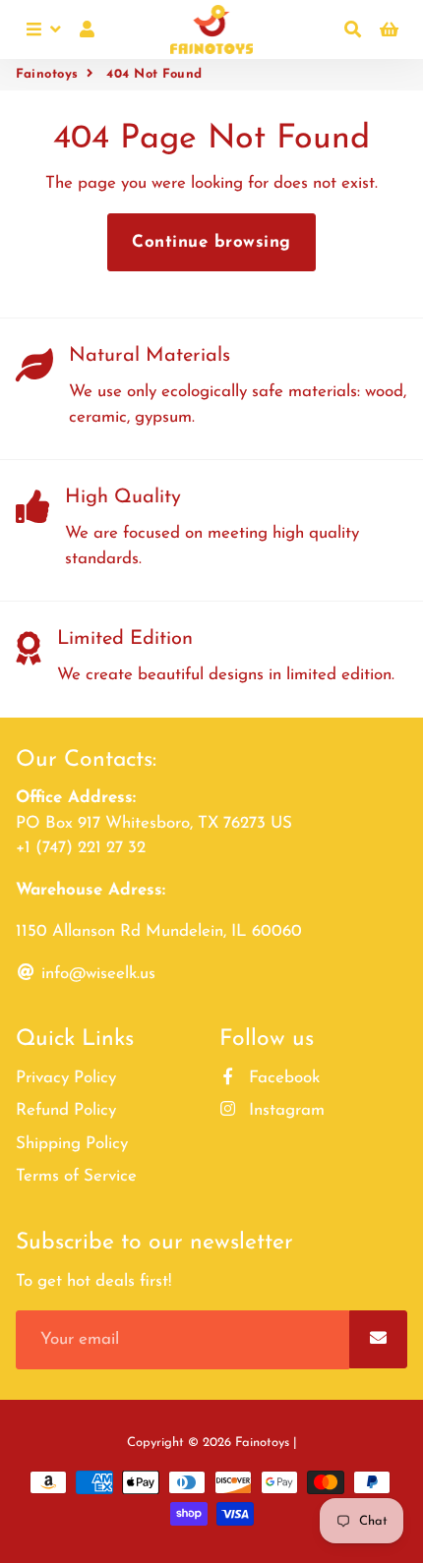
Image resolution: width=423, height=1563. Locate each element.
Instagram (284, 1110)
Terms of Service (76, 1176)
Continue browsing (211, 242)
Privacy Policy (66, 1078)
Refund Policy (66, 1110)
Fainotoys (47, 74)
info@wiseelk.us (95, 973)
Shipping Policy (72, 1143)
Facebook (282, 1078)
